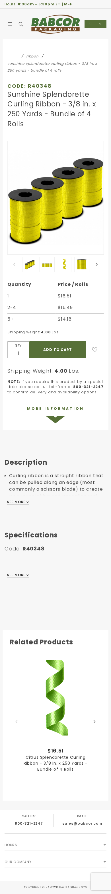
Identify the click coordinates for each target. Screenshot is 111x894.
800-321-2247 (29, 823)
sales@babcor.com (82, 823)
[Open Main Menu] (10, 24)
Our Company (18, 861)
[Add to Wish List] (95, 349)
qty (18, 345)
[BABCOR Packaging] (55, 24)
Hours (11, 844)
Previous (14, 264)
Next (97, 264)
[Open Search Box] (21, 24)
